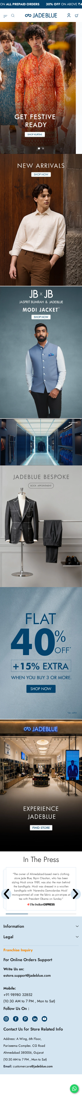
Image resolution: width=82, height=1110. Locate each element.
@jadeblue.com (42, 1066)
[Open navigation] (5, 15)
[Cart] (77, 15)
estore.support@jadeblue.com (27, 975)
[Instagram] (6, 1019)
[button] (39, 148)
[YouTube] (44, 1019)
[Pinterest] (25, 1019)
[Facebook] (15, 1019)
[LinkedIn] (35, 1019)
